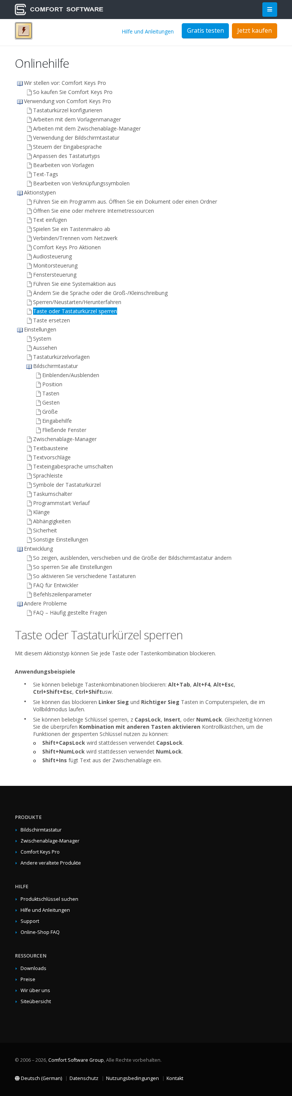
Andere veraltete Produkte (51, 863)
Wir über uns (35, 990)
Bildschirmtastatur (41, 830)
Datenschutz (84, 1078)
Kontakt (175, 1078)
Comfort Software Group (76, 1060)
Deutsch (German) (41, 1078)
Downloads (33, 968)
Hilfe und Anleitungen (148, 31)
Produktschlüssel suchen (49, 899)
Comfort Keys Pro (40, 852)
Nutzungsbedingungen (132, 1078)
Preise (28, 979)
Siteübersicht (36, 1001)
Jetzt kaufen (254, 30)
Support (30, 921)
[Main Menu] (269, 9)
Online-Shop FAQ (40, 932)
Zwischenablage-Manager (50, 841)
